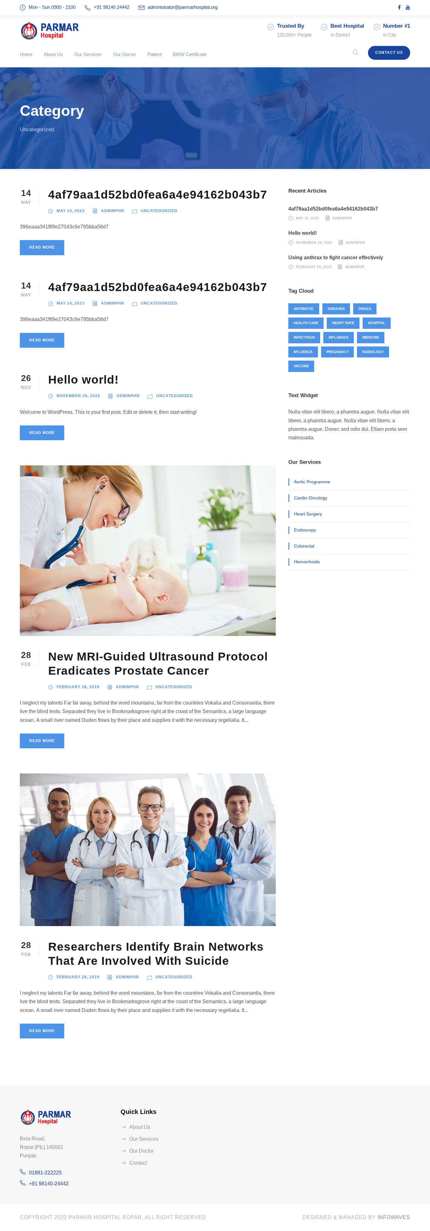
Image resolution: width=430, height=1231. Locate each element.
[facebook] (399, 7)
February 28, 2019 (78, 687)
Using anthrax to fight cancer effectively (335, 257)
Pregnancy (337, 352)
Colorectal (304, 545)
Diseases (336, 309)
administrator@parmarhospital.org (183, 7)
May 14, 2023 (71, 211)
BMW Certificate (190, 54)
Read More (42, 247)
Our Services (88, 54)
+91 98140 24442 (112, 7)
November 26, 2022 (78, 396)
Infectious (304, 337)
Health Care (306, 323)
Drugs (365, 309)
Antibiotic (304, 309)
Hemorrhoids (307, 561)
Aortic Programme (312, 481)
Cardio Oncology (310, 497)
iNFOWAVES (393, 1217)
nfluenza (303, 352)
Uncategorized (159, 211)
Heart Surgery (308, 513)
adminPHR (112, 211)
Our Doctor (124, 54)
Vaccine (301, 366)
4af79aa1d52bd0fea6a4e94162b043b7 (157, 194)
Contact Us (389, 52)
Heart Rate (343, 323)
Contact (138, 1163)
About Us (53, 54)
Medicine (370, 337)
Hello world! (83, 379)
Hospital (376, 323)
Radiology (373, 352)
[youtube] (408, 7)
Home (26, 54)
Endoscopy (305, 529)
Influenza (338, 337)
